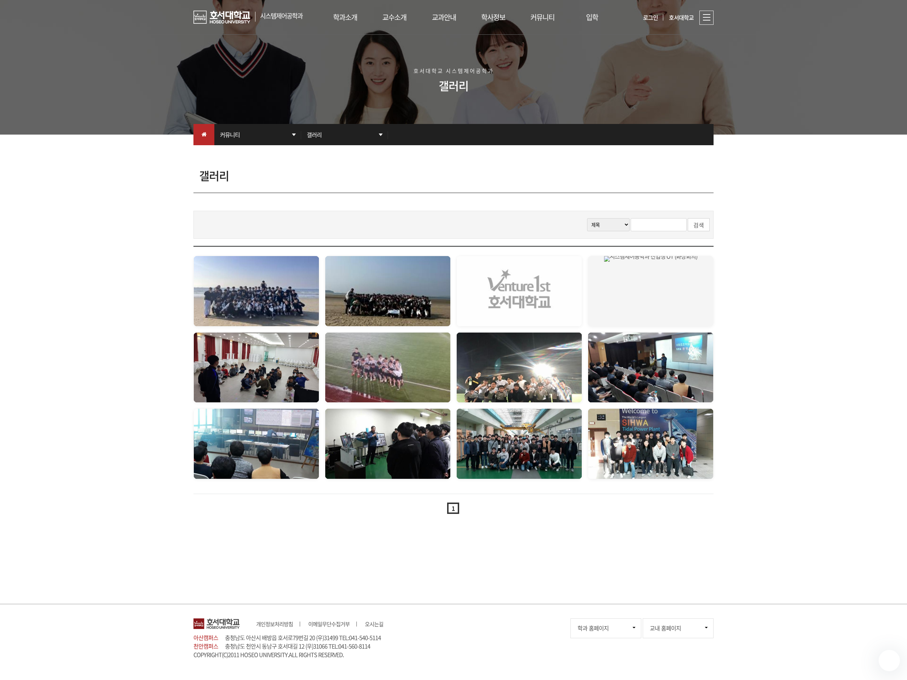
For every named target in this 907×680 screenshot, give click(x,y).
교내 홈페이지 (665, 628)
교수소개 (394, 17)
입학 (592, 17)
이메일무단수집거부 (329, 624)
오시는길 (374, 624)
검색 (698, 225)
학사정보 (493, 17)
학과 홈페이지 (593, 628)
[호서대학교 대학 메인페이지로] (224, 17)
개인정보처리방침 (274, 624)
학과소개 (345, 17)
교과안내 (444, 17)
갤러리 (314, 134)
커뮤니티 (542, 17)
